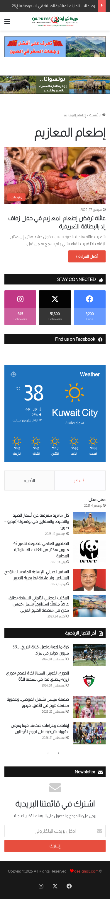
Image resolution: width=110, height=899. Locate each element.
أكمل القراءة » (87, 256)
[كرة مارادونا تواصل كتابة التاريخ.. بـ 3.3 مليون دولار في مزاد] (89, 655)
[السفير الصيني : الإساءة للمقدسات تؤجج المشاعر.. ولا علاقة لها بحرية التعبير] (89, 580)
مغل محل (97, 499)
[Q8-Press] (55, 21)
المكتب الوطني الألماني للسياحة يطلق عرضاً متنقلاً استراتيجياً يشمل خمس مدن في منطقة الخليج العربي (39, 603)
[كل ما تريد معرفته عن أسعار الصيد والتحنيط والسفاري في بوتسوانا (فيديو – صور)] (89, 523)
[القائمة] (7, 23)
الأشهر (80, 480)
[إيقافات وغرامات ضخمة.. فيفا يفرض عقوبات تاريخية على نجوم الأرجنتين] (89, 733)
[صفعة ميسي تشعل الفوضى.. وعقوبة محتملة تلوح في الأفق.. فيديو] (89, 707)
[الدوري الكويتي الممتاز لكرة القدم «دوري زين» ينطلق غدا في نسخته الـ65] (89, 681)
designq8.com (86, 871)
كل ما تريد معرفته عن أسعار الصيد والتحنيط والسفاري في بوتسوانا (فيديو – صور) (36, 521)
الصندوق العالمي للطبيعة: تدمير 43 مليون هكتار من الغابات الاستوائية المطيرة (41, 549)
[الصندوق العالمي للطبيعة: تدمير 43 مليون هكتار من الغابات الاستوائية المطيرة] (89, 551)
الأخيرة (29, 480)
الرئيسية (95, 115)
